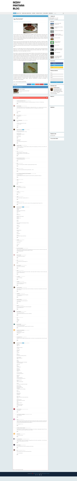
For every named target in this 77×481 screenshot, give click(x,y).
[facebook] (37, 475)
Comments (29, 21)
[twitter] (36, 475)
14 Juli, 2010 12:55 (24, 287)
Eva (17, 450)
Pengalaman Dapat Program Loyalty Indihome (59, 35)
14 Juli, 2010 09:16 (21, 270)
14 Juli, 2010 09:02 (23, 265)
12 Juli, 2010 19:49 (21, 191)
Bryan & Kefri (19, 324)
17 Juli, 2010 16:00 (23, 324)
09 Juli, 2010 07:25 (24, 120)
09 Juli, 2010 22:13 (27, 158)
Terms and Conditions (26, 13)
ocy (17, 151)
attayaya (18, 276)
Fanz (17, 270)
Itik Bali (18, 281)
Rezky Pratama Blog (18, 5)
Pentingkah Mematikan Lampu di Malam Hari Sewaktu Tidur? (58, 57)
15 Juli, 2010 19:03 (20, 317)
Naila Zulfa (19, 186)
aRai (17, 168)
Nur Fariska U (19, 311)
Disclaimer (45, 13)
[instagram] (39, 475)
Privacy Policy (39, 13)
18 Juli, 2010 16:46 (27, 330)
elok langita (19, 115)
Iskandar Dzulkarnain (20, 330)
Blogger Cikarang (20, 248)
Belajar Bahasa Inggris (21, 158)
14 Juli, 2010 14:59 (22, 293)
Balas (17, 103)
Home (15, 13)
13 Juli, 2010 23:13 (25, 248)
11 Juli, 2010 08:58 (33, 173)
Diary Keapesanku (57, 52)
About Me (19, 13)
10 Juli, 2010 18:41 (20, 168)
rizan (18, 305)
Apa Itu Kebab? (22, 89)
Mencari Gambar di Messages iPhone (57, 42)
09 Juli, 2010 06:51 (23, 115)
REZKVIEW (51, 13)
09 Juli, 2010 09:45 (24, 145)
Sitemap (33, 13)
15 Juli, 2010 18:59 (24, 311)
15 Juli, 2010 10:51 (21, 305)
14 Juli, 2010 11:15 (22, 281)
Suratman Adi (19, 409)
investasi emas (19, 299)
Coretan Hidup (19, 287)
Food (24, 21)
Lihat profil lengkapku (53, 93)
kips (17, 163)
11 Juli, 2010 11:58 (21, 179)
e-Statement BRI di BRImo (59, 30)
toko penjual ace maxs (21, 414)
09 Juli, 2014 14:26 (21, 419)
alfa (17, 419)
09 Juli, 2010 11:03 (20, 151)
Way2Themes (36, 473)
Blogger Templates (46, 473)
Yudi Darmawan (19, 120)
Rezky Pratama (19, 129)
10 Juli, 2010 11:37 (20, 163)
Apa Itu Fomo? (57, 45)
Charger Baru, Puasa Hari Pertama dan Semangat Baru (58, 49)
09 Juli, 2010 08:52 (26, 129)
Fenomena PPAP (57, 37)
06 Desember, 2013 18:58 (28, 414)
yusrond (18, 293)
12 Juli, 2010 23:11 (21, 196)
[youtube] (41, 475)
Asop (17, 179)
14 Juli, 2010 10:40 (22, 276)
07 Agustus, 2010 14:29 (25, 409)
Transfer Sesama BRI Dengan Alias (58, 24)
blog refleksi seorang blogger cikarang (24, 173)
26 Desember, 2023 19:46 (21, 450)
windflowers (19, 145)
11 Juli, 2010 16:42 (23, 186)
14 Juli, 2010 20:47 (24, 299)
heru (17, 196)
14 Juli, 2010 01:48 (20, 260)
